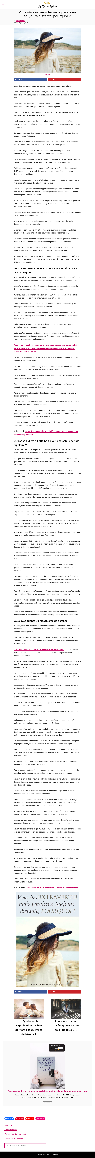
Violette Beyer (20, 20)
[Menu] (3, 4)
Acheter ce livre (47, 1102)
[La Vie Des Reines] (47, 4)
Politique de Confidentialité (15, 1134)
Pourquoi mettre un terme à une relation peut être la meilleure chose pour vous (47, 1091)
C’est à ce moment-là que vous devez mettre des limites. (39, 649)
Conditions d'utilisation (13, 1138)
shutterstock (47, 74)
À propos (8, 1125)
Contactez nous (10, 1130)
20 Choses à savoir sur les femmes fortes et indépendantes (52, 888)
